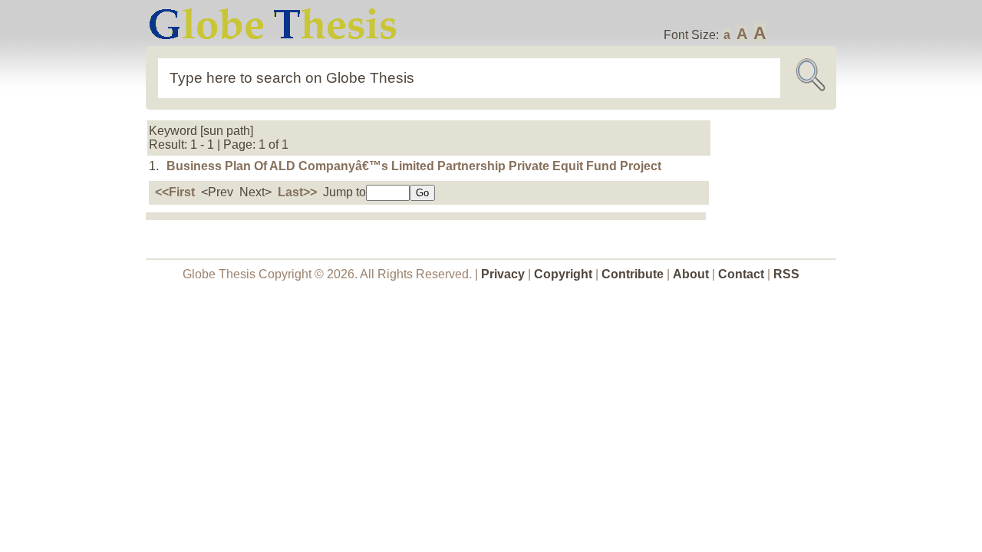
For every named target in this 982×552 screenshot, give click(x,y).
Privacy (503, 274)
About (691, 274)
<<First (175, 192)
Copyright (563, 274)
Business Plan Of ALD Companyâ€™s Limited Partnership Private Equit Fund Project (413, 165)
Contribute (632, 274)
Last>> (297, 192)
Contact (742, 274)
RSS (786, 274)
